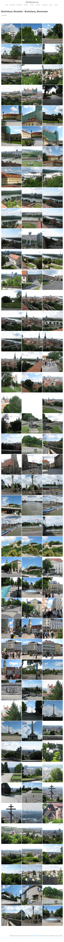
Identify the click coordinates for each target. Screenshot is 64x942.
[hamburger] (4, 2)
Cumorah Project (34, 935)
